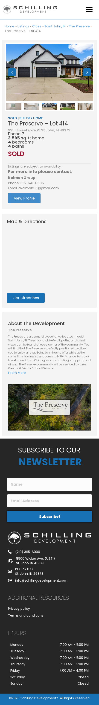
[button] (12, 72)
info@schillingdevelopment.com (41, 580)
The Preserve (79, 26)
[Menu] (89, 9)
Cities (36, 26)
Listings (23, 26)
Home (9, 26)
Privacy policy (19, 608)
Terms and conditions (25, 615)
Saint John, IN (55, 26)
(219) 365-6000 (27, 552)
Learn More (17, 372)
